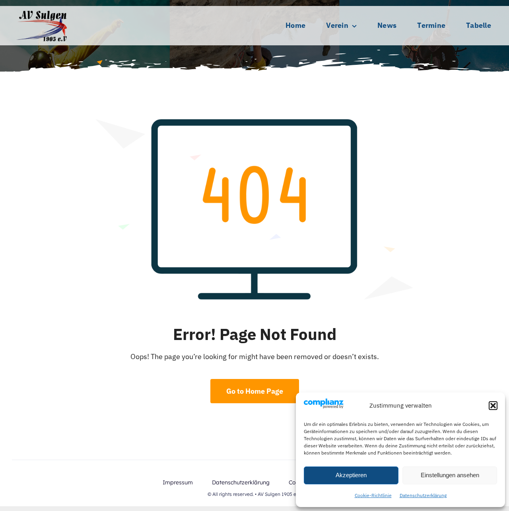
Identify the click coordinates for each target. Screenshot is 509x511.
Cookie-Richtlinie (373, 495)
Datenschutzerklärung (423, 495)
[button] (493, 406)
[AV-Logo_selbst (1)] (42, 9)
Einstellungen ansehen (450, 475)
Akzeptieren (351, 475)
